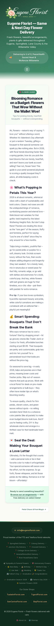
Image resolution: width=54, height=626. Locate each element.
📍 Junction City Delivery (16, 547)
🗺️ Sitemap (33, 620)
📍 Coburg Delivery (36, 543)
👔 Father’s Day (13, 574)
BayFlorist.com (40, 602)
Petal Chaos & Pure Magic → (34, 509)
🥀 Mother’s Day (40, 567)
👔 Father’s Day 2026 (38, 580)
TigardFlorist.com (39, 595)
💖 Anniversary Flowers (41, 563)
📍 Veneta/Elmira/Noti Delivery (26, 554)
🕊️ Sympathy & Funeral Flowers (16, 563)
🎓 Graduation (25, 574)
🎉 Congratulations (39, 574)
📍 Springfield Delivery (16, 543)
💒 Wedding (26, 570)
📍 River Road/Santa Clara (27, 558)
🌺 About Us (21, 620)
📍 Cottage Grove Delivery (26, 551)
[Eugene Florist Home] (27, 12)
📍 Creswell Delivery (37, 547)
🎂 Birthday (25, 567)
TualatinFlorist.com (16, 595)
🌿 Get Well (13, 570)
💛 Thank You (39, 570)
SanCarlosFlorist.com (17, 602)
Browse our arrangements (23, 494)
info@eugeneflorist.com (28, 530)
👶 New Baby (12, 567)
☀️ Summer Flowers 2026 (27, 583)
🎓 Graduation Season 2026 (15, 580)
